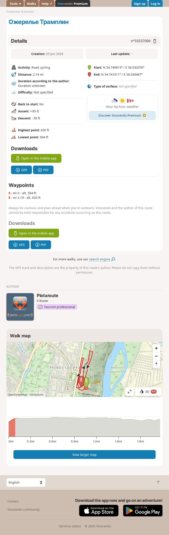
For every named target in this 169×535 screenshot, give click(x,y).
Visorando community (23, 509)
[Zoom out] (156, 356)
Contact (13, 501)
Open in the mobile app (39, 158)
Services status (70, 526)
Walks (31, 4)
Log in (155, 4)
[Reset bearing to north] (156, 364)
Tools (13, 4)
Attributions (36, 394)
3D (150, 391)
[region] (84, 369)
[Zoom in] (156, 348)
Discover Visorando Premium (119, 115)
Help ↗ (47, 4)
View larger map (84, 455)
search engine (100, 259)
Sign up (139, 4)
